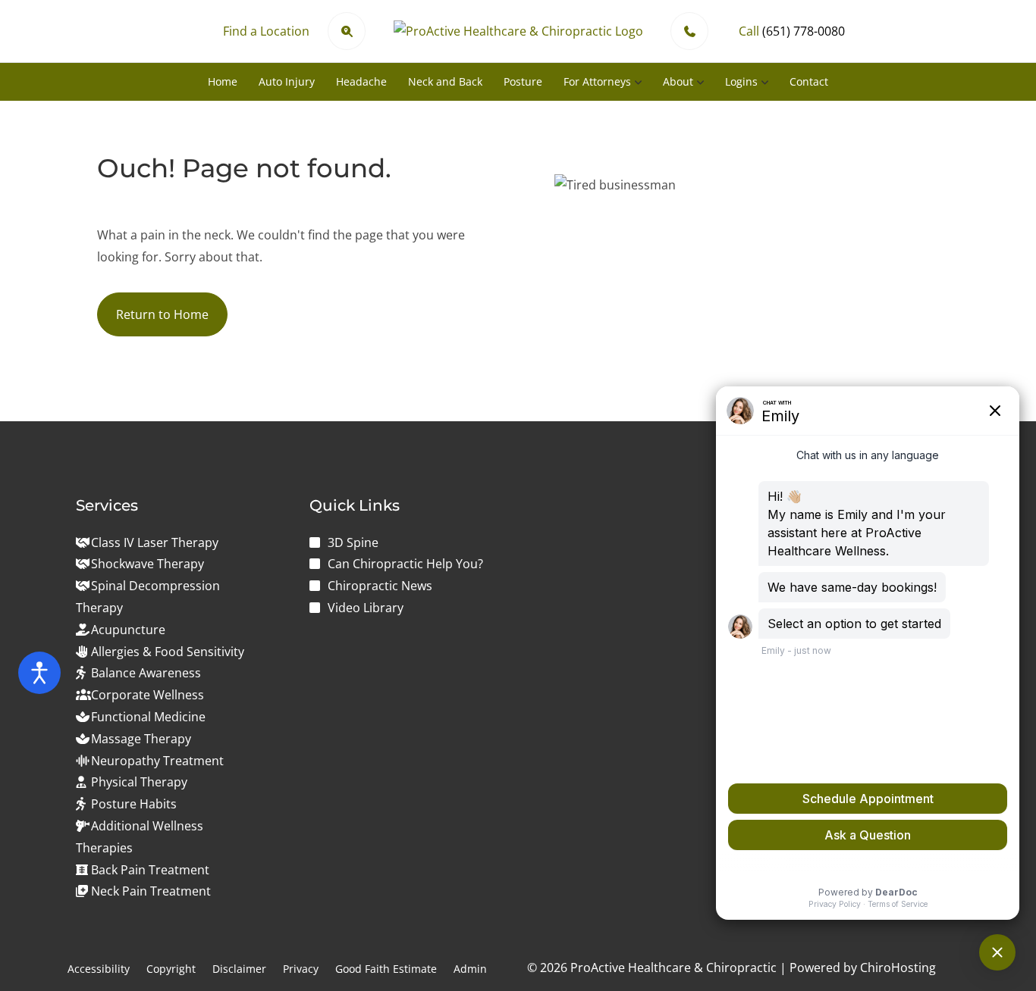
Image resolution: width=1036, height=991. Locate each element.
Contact (809, 81)
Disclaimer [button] (239, 968)
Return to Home (162, 314)
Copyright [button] (171, 968)
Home (222, 81)
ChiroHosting (898, 967)
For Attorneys (597, 81)
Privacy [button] (301, 968)
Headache (361, 81)
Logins (741, 81)
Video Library (365, 607)
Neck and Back (445, 81)
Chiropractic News (380, 585)
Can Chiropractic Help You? (405, 563)
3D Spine (353, 542)
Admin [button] (470, 968)
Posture (523, 81)
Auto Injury (287, 81)
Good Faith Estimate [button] (386, 968)
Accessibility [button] (98, 968)
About (678, 81)
